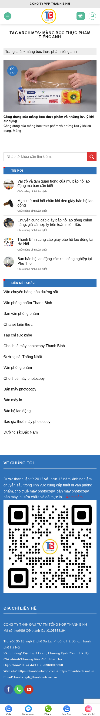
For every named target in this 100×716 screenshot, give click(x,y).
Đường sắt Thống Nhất (22, 357)
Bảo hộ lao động (17, 411)
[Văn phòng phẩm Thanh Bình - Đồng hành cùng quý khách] (49, 16)
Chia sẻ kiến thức (18, 324)
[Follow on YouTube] (28, 689)
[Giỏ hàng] (81, 16)
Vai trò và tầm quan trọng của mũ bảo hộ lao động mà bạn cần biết (53, 183)
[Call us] (18, 689)
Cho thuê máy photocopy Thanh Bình (34, 346)
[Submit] (92, 156)
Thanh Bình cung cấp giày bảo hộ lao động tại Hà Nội (55, 242)
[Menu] (7, 16)
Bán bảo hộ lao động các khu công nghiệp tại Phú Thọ (54, 261)
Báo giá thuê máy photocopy (26, 422)
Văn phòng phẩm (17, 368)
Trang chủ (13, 52)
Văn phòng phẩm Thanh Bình (27, 303)
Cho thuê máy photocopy (24, 378)
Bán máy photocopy (19, 389)
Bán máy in (12, 400)
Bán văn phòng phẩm (21, 314)
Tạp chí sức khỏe (17, 335)
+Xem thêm (73, 497)
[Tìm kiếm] (92, 16)
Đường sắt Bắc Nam (20, 432)
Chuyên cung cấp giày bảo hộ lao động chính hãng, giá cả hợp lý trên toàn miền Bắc (54, 222)
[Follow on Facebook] (8, 689)
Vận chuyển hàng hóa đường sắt (30, 292)
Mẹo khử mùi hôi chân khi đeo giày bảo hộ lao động (55, 203)
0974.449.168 (32, 665)
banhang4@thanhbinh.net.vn (35, 677)
